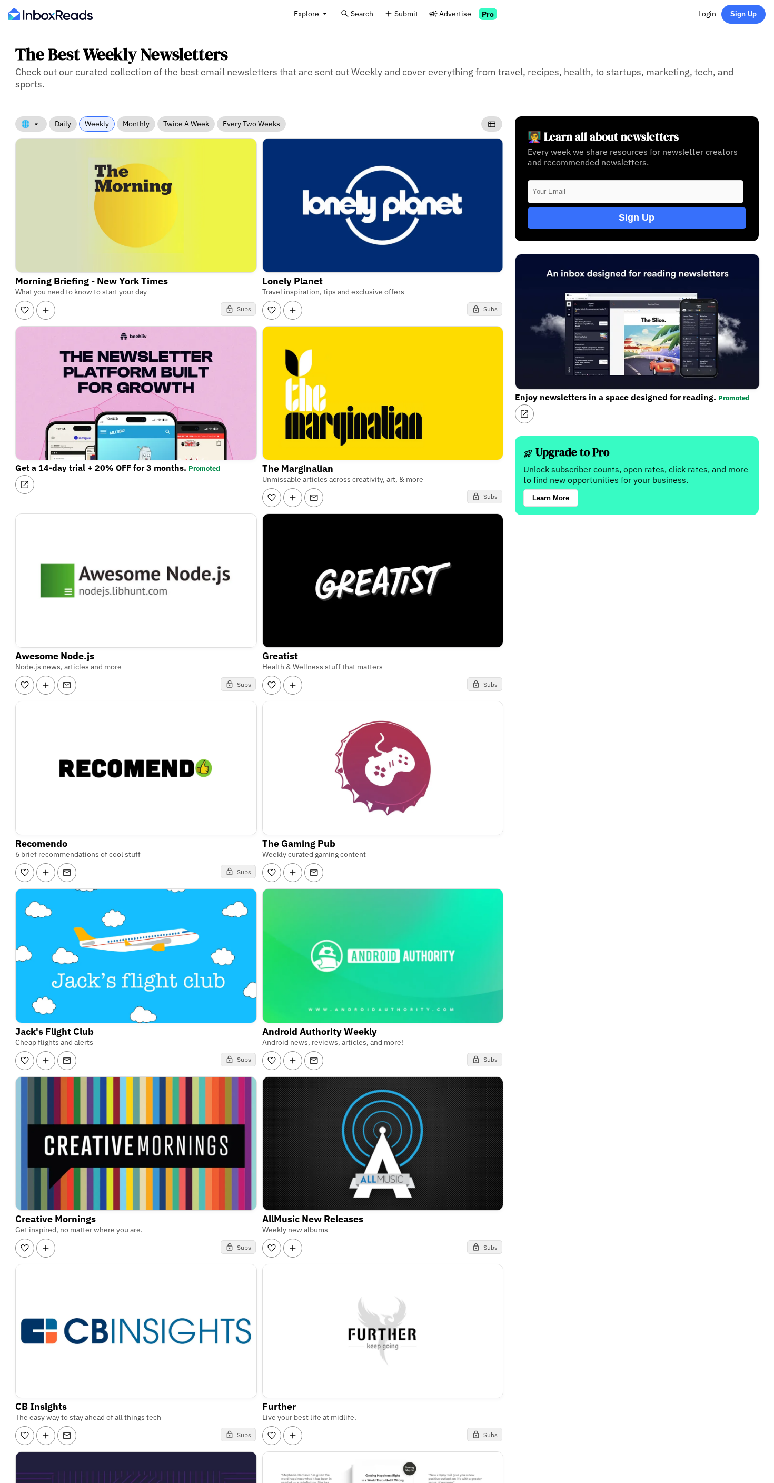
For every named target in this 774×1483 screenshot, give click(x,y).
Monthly (136, 123)
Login (707, 13)
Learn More (550, 498)
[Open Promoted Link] (24, 484)
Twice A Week (186, 123)
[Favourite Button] (24, 310)
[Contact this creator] (313, 497)
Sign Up (743, 14)
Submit (406, 13)
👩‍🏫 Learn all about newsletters (603, 136)
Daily (63, 123)
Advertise (455, 13)
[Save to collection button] (45, 310)
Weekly (97, 123)
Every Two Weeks (251, 123)
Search (362, 13)
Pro (488, 14)
